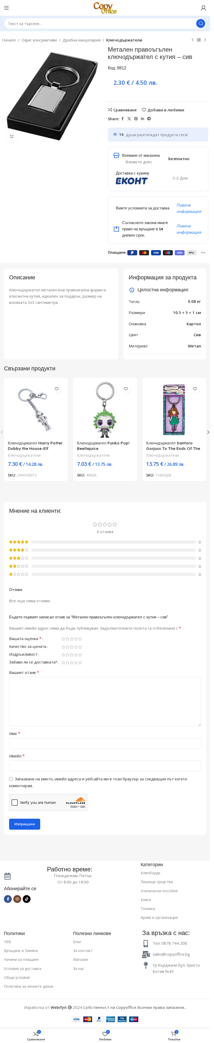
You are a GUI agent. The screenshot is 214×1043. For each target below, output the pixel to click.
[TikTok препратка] (27, 899)
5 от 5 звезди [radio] (80, 639)
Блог (77, 941)
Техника (148, 908)
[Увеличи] (12, 136)
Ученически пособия (159, 890)
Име (14, 733)
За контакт (83, 950)
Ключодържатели (124, 40)
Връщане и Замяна (21, 950)
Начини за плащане (21, 959)
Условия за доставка (22, 968)
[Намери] (200, 23)
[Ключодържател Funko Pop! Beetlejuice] (105, 410)
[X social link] (129, 118)
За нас (78, 968)
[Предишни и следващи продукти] (192, 40)
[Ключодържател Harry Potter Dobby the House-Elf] (36, 410)
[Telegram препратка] (149, 118)
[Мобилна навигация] (6, 8)
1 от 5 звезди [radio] (63, 639)
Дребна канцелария (81, 40)
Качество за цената (27, 646)
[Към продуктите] (199, 40)
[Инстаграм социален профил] (17, 899)
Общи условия (17, 977)
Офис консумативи (39, 40)
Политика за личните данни (28, 986)
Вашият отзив (24, 672)
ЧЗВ (7, 941)
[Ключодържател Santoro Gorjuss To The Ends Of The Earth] (174, 410)
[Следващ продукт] (205, 40)
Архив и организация (159, 917)
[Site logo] (105, 7)
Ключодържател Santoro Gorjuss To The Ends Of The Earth (173, 448)
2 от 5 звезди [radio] (67, 639)
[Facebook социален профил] (123, 118)
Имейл (17, 756)
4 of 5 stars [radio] (76, 639)
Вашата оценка (25, 638)
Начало (9, 40)
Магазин (80, 959)
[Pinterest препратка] (136, 118)
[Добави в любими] (56, 389)
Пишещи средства (157, 881)
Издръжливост (23, 654)
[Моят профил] (203, 8)
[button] (208, 432)
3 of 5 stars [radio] (71, 639)
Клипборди (150, 872)
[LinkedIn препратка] (142, 118)
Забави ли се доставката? (33, 662)
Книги (146, 899)
